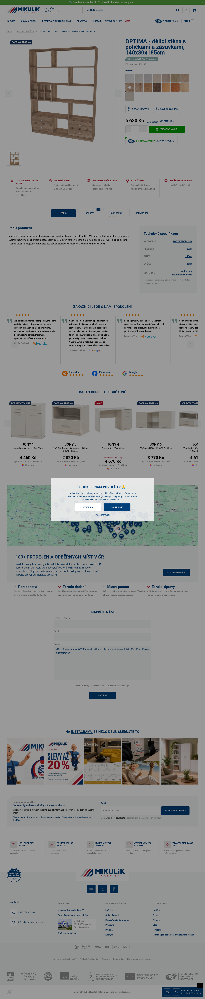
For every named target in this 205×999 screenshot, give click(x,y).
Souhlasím (117, 507)
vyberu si (88, 507)
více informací (103, 515)
